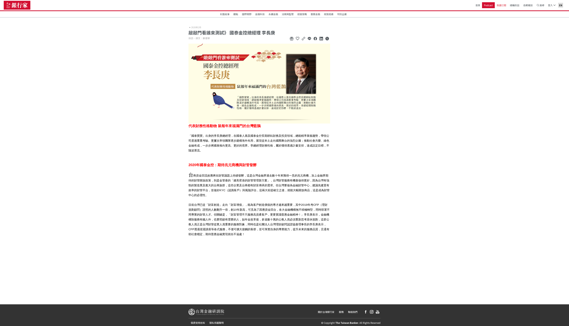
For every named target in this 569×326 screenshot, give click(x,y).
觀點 (235, 14)
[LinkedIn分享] (321, 38)
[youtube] (377, 312)
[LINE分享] (309, 38)
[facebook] (365, 312)
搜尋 (542, 5)
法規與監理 (288, 14)
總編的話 (514, 5)
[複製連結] (303, 38)
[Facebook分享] (315, 38)
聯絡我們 (353, 312)
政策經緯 (328, 14)
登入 (550, 5)
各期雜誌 (528, 5)
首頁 (478, 5)
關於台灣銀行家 (326, 312)
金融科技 (260, 14)
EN (560, 5)
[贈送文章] (292, 38)
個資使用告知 (198, 323)
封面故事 (225, 14)
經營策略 (302, 14)
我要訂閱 (501, 5)
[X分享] (327, 38)
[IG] (371, 312)
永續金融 (273, 14)
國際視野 (246, 14)
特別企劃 (342, 14)
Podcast (488, 5)
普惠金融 (315, 14)
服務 (341, 312)
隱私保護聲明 (216, 323)
